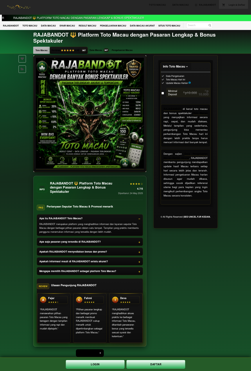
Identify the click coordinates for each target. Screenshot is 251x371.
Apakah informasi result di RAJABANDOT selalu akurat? (73, 261)
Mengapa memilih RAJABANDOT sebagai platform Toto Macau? (77, 271)
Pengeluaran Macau (122, 50)
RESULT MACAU (87, 25)
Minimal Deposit (188, 92)
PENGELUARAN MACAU (113, 25)
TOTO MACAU (29, 25)
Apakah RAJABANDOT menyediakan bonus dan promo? (73, 251)
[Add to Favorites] (22, 59)
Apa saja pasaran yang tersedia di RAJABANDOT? (70, 241)
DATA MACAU (48, 25)
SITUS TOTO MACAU (169, 25)
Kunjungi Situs (87, 353)
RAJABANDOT (11, 25)
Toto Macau (41, 50)
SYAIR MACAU (67, 25)
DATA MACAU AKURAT (142, 25)
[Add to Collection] (22, 69)
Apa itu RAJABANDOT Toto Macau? (61, 218)
